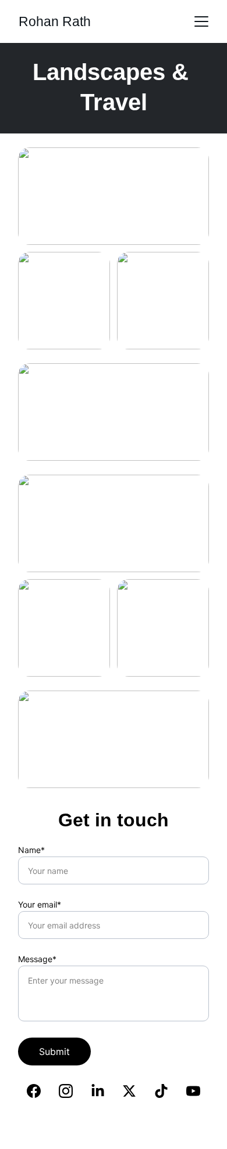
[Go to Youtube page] (193, 1091)
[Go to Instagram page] (66, 1091)
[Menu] (201, 21)
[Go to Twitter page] (129, 1091)
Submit (54, 1051)
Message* (37, 959)
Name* (31, 850)
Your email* (39, 904)
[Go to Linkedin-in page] (98, 1091)
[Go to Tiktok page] (161, 1091)
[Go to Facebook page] (34, 1091)
